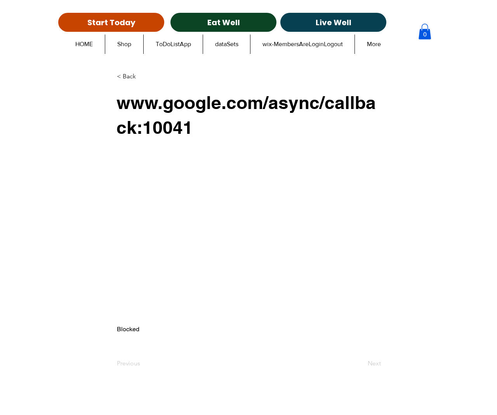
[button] (424, 32)
